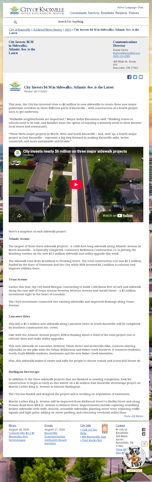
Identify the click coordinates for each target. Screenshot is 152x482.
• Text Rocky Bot (91, 440)
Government (78, 13)
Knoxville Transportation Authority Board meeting (55, 438)
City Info (85, 425)
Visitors (134, 13)
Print (140, 7)
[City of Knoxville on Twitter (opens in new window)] (142, 432)
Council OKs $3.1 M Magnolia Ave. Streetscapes (21, 436)
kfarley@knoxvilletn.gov (126, 53)
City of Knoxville (19, 29)
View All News (133, 416)
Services (93, 13)
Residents (107, 13)
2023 (68, 29)
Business (121, 13)
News (12, 425)
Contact (120, 425)
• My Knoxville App (93, 436)
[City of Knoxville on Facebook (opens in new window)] (142, 428)
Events (48, 425)
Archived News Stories (47, 29)
